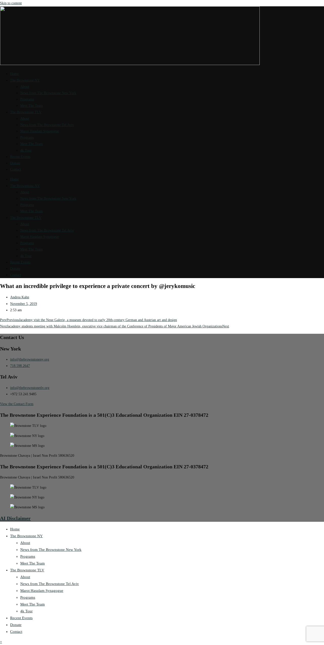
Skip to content (11, 3)
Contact (15, 169)
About (24, 87)
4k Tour (26, 150)
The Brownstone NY (25, 80)
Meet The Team (31, 106)
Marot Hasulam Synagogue (39, 131)
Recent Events (20, 157)
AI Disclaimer (15, 518)
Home (14, 74)
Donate (15, 163)
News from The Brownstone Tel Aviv (47, 125)
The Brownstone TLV (26, 112)
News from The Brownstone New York (48, 93)
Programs (27, 99)
